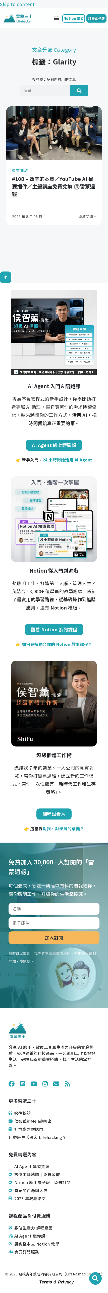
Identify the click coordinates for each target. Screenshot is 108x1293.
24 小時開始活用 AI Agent (67, 460)
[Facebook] (12, 1084)
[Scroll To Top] (5, 277)
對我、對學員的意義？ (63, 829)
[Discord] (23, 1084)
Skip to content (17, 4)
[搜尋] (79, 90)
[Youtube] (34, 1084)
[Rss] (68, 1084)
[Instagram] (45, 1084)
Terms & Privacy (56, 1282)
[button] (56, 18)
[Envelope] (56, 1084)
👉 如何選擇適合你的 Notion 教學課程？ (54, 644)
